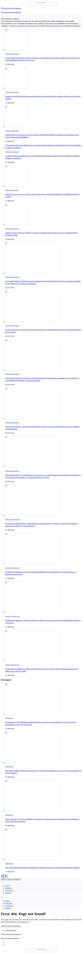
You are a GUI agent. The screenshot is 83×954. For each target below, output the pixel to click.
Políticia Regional (12, 277)
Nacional (8, 888)
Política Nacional (12, 54)
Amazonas (9, 890)
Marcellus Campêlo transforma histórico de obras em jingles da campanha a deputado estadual (42, 867)
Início (7, 885)
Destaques (9, 718)
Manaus (8, 893)
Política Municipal (12, 519)
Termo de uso (10, 930)
